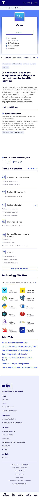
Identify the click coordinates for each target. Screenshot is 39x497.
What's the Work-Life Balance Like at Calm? (17, 359)
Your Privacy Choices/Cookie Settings (19, 480)
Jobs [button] (14, 57)
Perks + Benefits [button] (30, 57)
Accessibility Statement (19, 467)
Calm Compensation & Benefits (14, 354)
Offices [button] (19, 57)
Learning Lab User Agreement (19, 464)
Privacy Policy (19, 474)
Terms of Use (19, 477)
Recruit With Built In (9, 419)
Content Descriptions (9, 410)
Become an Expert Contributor (12, 423)
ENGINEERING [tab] (10, 282)
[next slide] (9, 162)
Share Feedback (7, 435)
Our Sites (5, 458)
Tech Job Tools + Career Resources (14, 442)
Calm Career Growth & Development (17, 350)
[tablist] (19, 282)
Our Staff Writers (8, 407)
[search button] (24, 2)
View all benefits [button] (19, 269)
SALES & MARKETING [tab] (30, 282)
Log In (35, 3)
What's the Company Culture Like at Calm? (19, 346)
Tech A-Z (5, 449)
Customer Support (8, 431)
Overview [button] (7, 57)
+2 (36, 206)
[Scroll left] (2, 57)
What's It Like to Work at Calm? (15, 343)
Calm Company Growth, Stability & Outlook (19, 367)
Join (28, 3)
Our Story (5, 399)
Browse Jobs (6, 446)
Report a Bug (6, 438)
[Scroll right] (37, 57)
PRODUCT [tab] (19, 282)
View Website (11, 48)
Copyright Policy (19, 471)
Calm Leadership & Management (15, 364)
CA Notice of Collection (19, 483)
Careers (4, 403)
